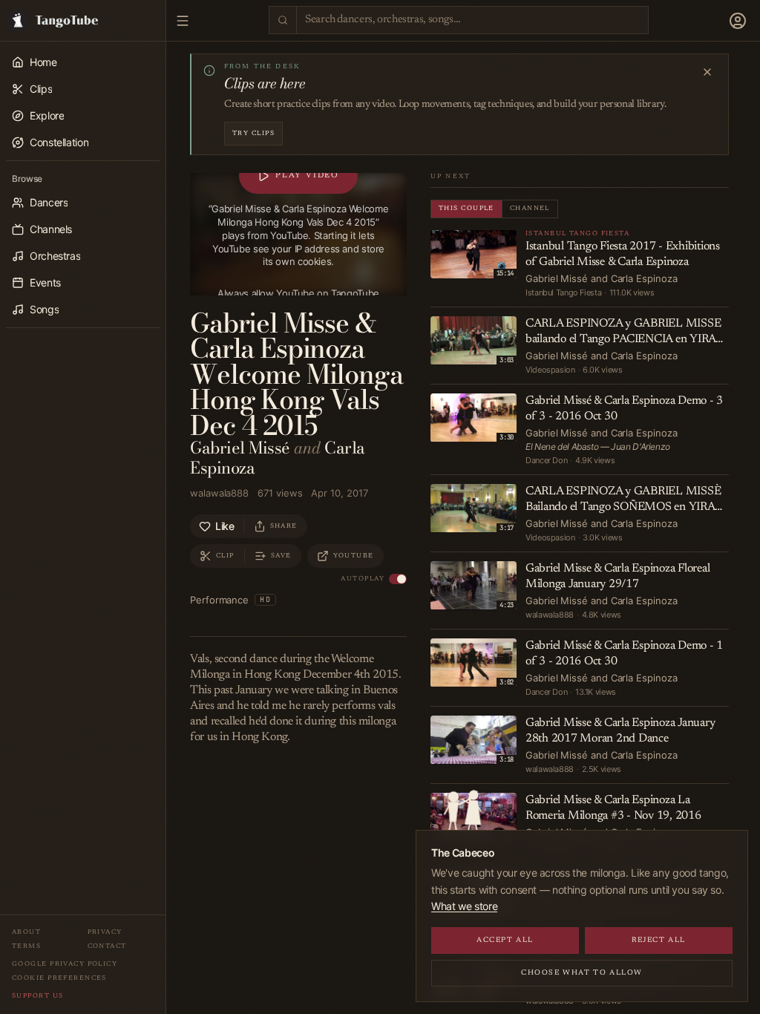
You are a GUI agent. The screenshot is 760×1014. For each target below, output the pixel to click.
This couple (466, 208)
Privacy (105, 932)
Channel (530, 208)
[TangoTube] (83, 20)
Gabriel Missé (240, 447)
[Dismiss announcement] (707, 72)
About (26, 932)
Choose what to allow (582, 973)
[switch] (398, 579)
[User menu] (737, 20)
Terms (26, 946)
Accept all (505, 940)
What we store (464, 906)
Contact (107, 946)
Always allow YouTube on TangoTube (298, 293)
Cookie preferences (59, 978)
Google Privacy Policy (64, 964)
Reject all (659, 940)
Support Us (37, 995)
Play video (307, 175)
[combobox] (472, 20)
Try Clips (253, 133)
